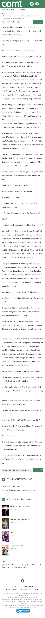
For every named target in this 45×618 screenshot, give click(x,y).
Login (19, 490)
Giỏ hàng (23, 9)
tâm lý (24, 565)
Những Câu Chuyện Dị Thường (19, 506)
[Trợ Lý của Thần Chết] (5, 550)
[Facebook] (22, 580)
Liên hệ (37, 589)
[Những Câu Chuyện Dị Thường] (5, 511)
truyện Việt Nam (11, 567)
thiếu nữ (29, 565)
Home (3, 13)
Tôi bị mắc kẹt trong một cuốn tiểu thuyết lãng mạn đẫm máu (21, 16)
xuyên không (22, 567)
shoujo (18, 565)
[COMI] (12, 4)
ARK (11, 532)
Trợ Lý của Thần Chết (16, 546)
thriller (35, 565)
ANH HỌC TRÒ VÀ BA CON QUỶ (20, 519)
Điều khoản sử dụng (12, 589)
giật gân (5, 565)
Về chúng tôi (28, 586)
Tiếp (40, 22)
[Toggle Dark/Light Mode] (18, 21)
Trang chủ (15, 586)
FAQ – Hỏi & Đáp (8, 9)
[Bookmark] (13, 21)
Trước (35, 22)
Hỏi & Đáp (27, 589)
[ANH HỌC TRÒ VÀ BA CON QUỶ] (5, 524)
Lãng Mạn (11, 565)
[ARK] (5, 537)
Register (12, 490)
